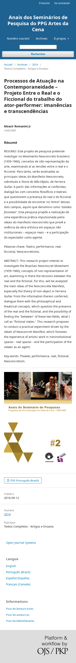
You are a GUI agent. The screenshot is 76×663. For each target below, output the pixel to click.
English (11, 566)
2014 (35, 64)
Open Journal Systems (21, 543)
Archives (41, 38)
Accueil (8, 64)
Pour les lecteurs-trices (19, 608)
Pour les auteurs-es (17, 615)
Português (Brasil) (18, 572)
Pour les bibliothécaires (20, 621)
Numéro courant (18, 38)
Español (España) (17, 578)
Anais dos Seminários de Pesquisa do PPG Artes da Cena (38, 23)
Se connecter (62, 3)
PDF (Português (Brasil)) (24, 480)
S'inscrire (44, 3)
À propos (60, 38)
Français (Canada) (18, 584)
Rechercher (38, 54)
